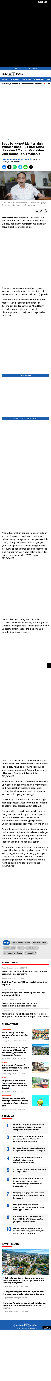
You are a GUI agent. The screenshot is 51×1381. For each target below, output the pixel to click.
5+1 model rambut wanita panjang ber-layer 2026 (29, 1170)
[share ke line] (26, 169)
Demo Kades (9, 948)
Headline (14, 79)
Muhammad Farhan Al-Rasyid (16, 159)
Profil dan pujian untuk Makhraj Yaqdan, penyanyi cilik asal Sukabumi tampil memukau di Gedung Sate (28, 1182)
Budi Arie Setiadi (39, 942)
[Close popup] (49, 665)
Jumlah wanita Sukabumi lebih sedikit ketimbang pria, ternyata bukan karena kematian (28, 1231)
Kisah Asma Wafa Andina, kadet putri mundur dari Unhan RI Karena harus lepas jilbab (28, 1139)
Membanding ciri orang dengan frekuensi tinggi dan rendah (15, 1035)
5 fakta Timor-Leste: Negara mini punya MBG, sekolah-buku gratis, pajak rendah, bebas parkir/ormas (15, 1051)
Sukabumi (26, 79)
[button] (37, 211)
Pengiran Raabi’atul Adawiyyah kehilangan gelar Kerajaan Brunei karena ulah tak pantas (24, 1305)
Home (5, 79)
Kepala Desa (32, 948)
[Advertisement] (25, 35)
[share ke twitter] (10, 169)
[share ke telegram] (20, 169)
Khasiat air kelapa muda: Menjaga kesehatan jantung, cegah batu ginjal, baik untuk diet (15, 1102)
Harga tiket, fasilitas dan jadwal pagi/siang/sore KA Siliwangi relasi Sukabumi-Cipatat (14, 1084)
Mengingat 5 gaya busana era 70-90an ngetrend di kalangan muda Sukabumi (29, 1195)
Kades (21, 948)
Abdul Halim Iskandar (21, 942)
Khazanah (39, 79)
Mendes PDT (30, 953)
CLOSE (47, 1328)
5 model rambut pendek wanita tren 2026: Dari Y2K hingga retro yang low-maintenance (28, 1219)
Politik (10, 140)
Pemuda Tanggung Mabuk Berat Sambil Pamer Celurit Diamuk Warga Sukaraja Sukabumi (28, 1127)
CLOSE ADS (42, 2)
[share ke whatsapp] (15, 169)
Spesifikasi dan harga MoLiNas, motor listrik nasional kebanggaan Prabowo (28, 1160)
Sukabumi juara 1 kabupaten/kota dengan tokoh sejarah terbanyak (29, 1149)
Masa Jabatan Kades (13, 953)
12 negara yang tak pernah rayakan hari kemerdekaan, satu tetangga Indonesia (28, 1207)
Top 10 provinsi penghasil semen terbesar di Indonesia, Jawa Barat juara (15, 1068)
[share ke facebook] (4, 169)
